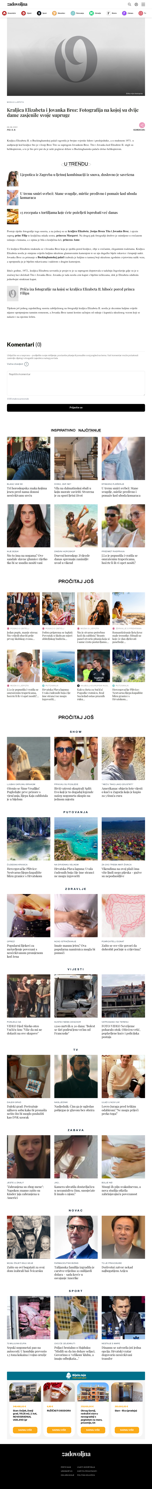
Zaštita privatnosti (87, 1471)
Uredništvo (67, 1471)
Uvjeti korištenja (86, 1467)
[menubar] (136, 4)
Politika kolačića (86, 1475)
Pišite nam (66, 1467)
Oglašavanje (67, 1475)
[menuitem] (136, 4)
